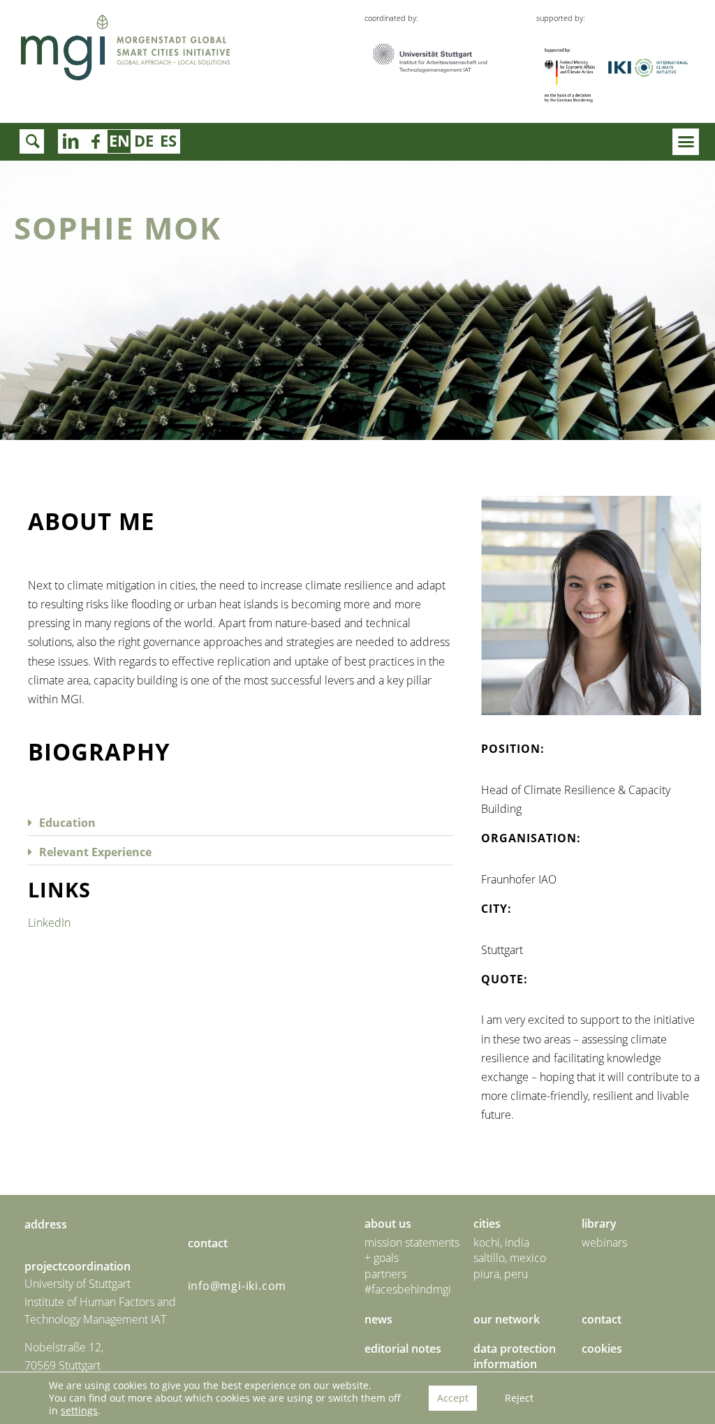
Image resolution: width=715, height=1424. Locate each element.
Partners (385, 1274)
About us (387, 1223)
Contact (601, 1319)
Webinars (604, 1242)
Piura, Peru (500, 1274)
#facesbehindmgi (407, 1289)
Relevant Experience (95, 852)
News (378, 1319)
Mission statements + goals (411, 1250)
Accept (453, 1397)
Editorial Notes (402, 1348)
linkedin (94, 141)
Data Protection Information (514, 1356)
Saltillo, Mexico (509, 1257)
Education (67, 822)
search (32, 141)
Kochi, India (501, 1242)
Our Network (506, 1319)
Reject (519, 1397)
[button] (685, 141)
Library (599, 1223)
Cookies (602, 1348)
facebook (70, 141)
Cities (487, 1223)
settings (79, 1410)
